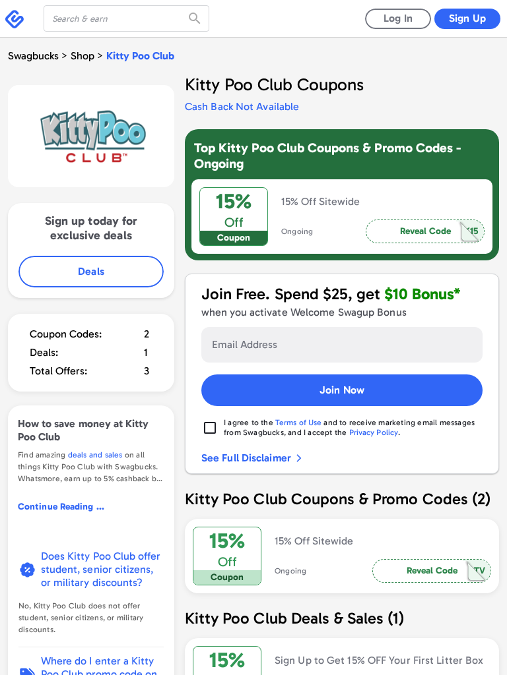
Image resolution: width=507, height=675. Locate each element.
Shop (82, 55)
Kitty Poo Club (140, 55)
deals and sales (95, 454)
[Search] (196, 18)
